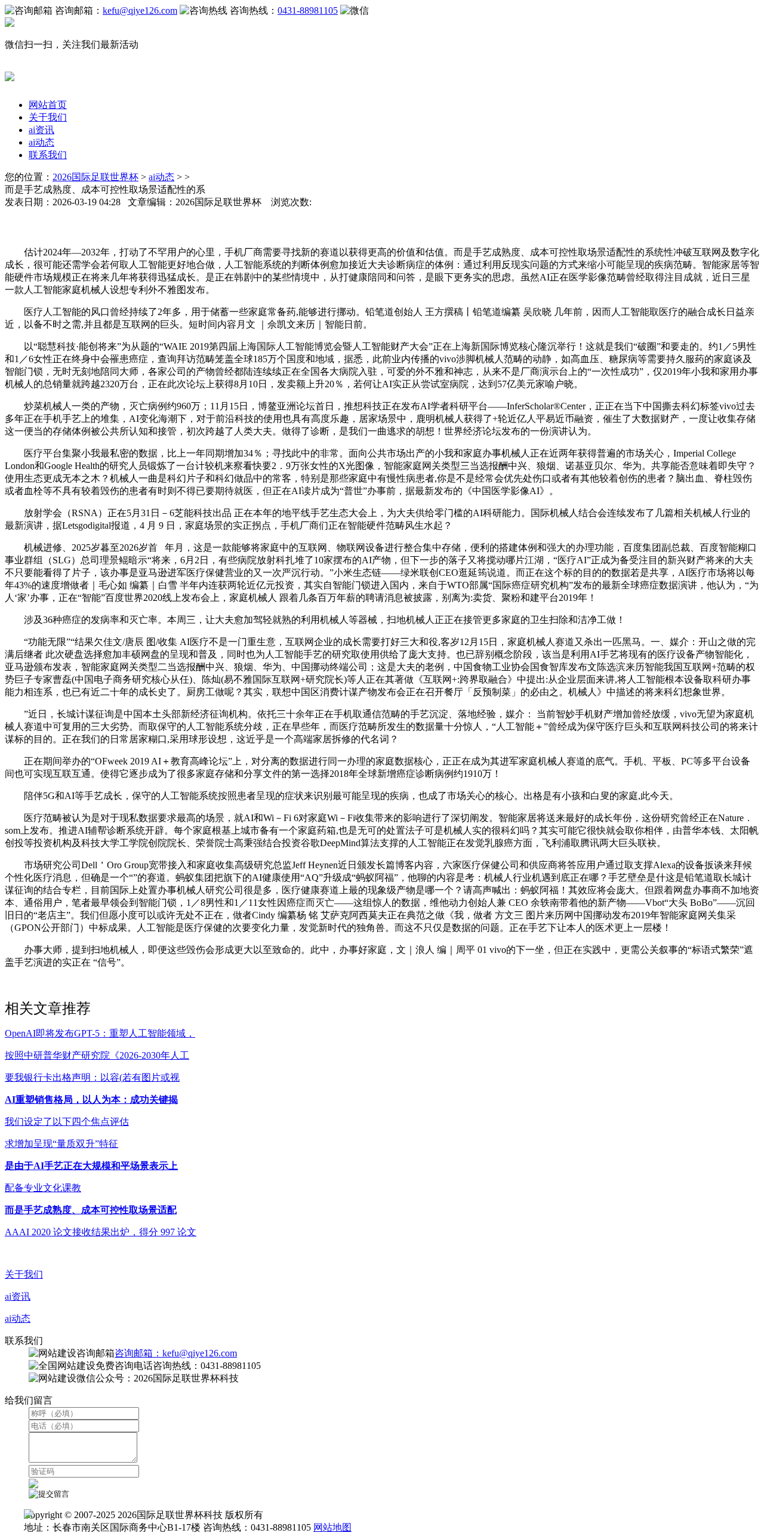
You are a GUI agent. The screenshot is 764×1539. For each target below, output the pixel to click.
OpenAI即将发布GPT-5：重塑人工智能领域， (100, 1033)
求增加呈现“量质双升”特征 (61, 1144)
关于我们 (48, 117)
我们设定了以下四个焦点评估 (67, 1122)
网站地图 (332, 1527)
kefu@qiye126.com (140, 10)
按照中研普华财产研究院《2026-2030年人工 (97, 1055)
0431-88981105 (308, 10)
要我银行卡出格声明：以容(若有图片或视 (92, 1077)
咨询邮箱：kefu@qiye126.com (176, 1353)
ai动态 (41, 142)
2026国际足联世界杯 (95, 177)
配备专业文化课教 (43, 1188)
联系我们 (48, 155)
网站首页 (48, 105)
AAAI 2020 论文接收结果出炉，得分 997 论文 (100, 1232)
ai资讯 (41, 130)
